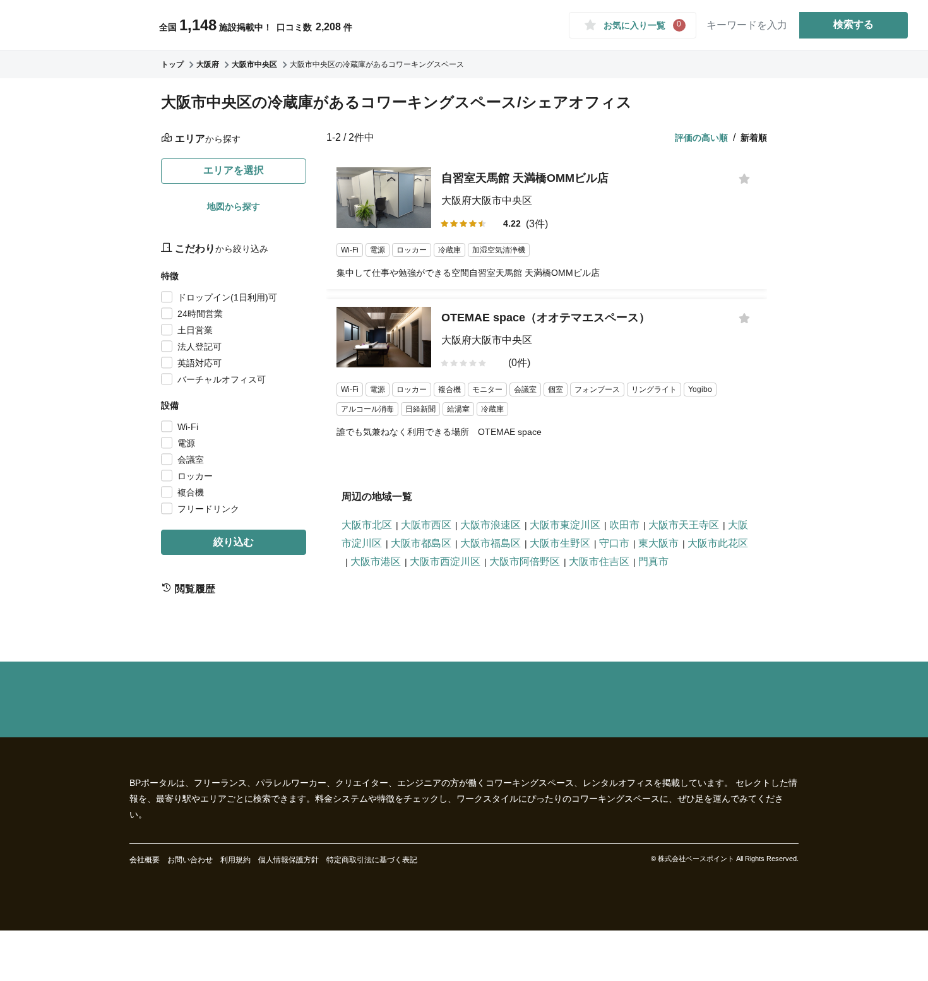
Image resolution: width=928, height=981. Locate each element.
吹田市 (624, 525)
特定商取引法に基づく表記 (371, 859)
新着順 (754, 138)
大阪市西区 (426, 525)
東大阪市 (658, 543)
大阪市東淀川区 (565, 525)
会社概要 (144, 859)
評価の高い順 (701, 138)
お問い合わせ (190, 859)
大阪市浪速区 (490, 525)
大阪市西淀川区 (445, 561)
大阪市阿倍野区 (524, 561)
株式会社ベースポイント (696, 858)
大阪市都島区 (421, 543)
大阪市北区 (367, 525)
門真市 (653, 561)
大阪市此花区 (717, 543)
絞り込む (233, 542)
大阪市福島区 (490, 543)
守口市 (614, 543)
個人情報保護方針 (288, 859)
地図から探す (233, 206)
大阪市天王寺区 (683, 525)
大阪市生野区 (560, 543)
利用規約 (235, 859)
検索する (853, 24)
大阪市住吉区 (599, 561)
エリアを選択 (233, 170)
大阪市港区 (375, 561)
